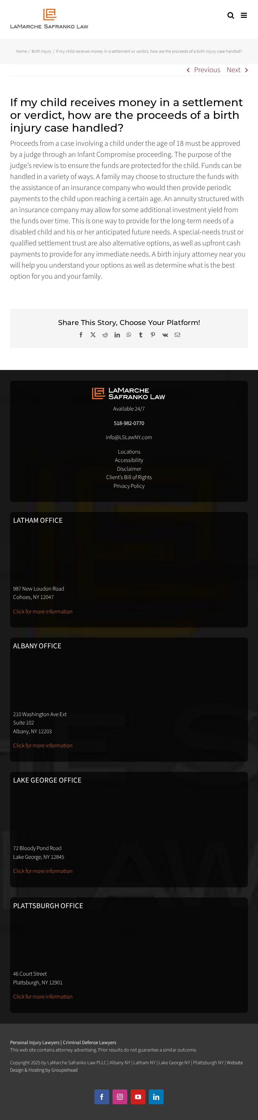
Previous (207, 69)
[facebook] (101, 1096)
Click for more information (43, 612)
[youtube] (138, 1096)
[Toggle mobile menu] (244, 15)
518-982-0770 (129, 423)
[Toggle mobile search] (230, 15)
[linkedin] (156, 1096)
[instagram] (120, 1096)
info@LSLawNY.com (129, 437)
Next (234, 69)
